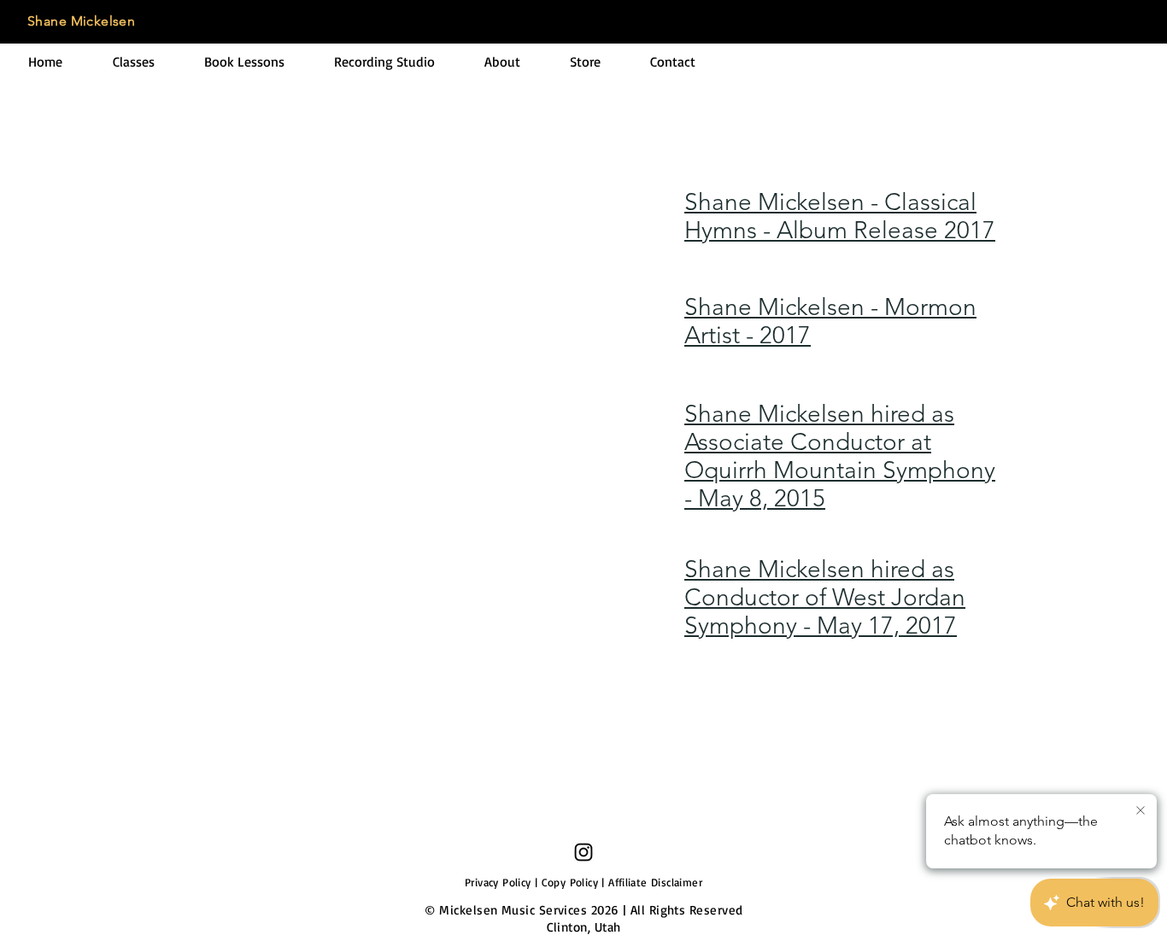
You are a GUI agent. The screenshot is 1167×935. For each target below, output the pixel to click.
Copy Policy (570, 882)
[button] (133, 61)
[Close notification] (1140, 811)
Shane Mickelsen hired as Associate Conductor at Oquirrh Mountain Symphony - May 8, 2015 (839, 456)
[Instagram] (583, 852)
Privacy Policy (498, 882)
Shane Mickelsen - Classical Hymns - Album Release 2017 (839, 216)
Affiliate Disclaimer (655, 882)
